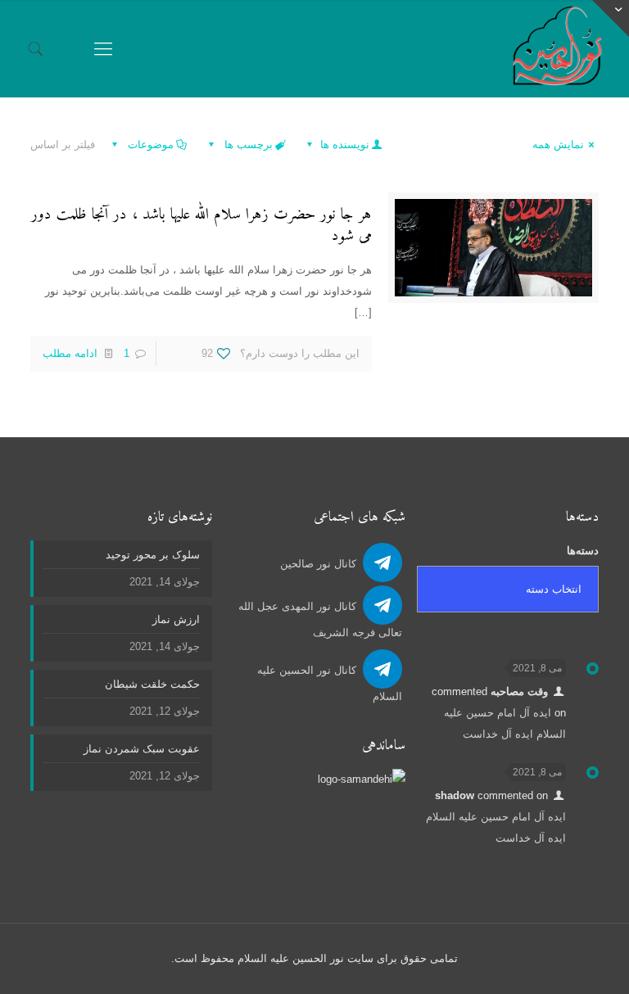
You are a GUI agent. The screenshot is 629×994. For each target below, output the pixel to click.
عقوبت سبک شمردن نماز (142, 749)
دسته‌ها (583, 550)
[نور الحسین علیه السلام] (557, 48)
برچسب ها (247, 144)
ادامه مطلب (70, 353)
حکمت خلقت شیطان (152, 684)
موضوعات (149, 144)
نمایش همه (558, 144)
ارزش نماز (176, 619)
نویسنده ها (343, 144)
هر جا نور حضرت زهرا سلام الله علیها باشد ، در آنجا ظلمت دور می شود (201, 225)
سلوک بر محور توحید (153, 555)
